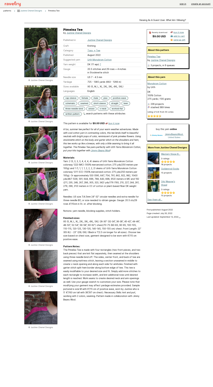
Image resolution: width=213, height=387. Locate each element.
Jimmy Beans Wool (100, 150)
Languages (69, 91)
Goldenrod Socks (170, 168)
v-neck (103, 108)
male (96, 98)
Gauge (66, 69)
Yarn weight (69, 64)
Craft (66, 45)
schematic (70, 103)
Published (68, 55)
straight (114, 103)
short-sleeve (100, 103)
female (85, 98)
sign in (183, 3)
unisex (91, 108)
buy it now (114, 123)
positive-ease (119, 98)
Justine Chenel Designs (31, 11)
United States (174, 137)
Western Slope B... (170, 154)
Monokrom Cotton (157, 83)
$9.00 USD (159, 36)
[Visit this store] (156, 135)
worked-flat (117, 108)
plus (105, 98)
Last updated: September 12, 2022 (164, 217)
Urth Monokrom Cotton (99, 59)
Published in (69, 40)
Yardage (67, 81)
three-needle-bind (74, 108)
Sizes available (71, 86)
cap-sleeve (70, 98)
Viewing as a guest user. (162, 20)
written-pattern (72, 114)
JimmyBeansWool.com (174, 134)
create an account (201, 3)
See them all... (155, 199)
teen (126, 103)
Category (68, 50)
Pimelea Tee (154, 56)
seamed (84, 103)
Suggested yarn (71, 59)
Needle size (69, 77)
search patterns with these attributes (105, 113)
